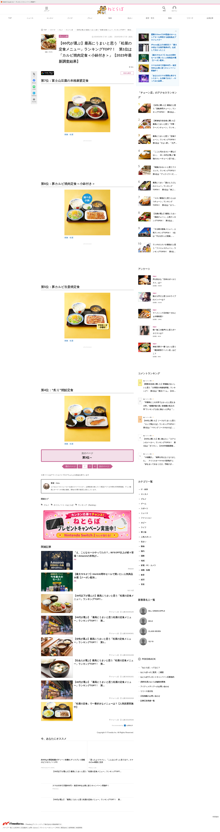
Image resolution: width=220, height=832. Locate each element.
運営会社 (64, 828)
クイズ (69, 18)
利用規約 (216, 817)
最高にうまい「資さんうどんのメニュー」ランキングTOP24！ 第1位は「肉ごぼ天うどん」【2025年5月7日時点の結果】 (165, 189)
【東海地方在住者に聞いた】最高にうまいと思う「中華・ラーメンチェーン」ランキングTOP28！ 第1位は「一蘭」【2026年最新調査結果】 (164, 127)
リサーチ (190, 18)
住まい (130, 18)
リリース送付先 (145, 691)
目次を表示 (127, 73)
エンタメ (50, 18)
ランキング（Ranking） (87, 505)
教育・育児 (150, 18)
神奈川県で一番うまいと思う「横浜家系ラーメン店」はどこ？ (164, 350)
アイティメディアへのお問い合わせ (153, 686)
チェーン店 (63, 36)
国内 (143, 551)
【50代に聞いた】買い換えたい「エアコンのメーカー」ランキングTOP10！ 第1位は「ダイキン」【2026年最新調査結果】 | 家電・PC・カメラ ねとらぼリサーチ (159, 446)
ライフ (143, 527)
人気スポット (146, 537)
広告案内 (24, 828)
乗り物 (143, 532)
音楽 (143, 584)
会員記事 (210, 18)
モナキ (151, 641)
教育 (143, 575)
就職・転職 (145, 570)
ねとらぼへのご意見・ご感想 (151, 672)
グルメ (89, 18)
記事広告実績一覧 (146, 701)
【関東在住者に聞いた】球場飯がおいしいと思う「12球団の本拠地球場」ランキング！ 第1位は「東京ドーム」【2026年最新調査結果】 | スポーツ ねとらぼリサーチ (159, 391)
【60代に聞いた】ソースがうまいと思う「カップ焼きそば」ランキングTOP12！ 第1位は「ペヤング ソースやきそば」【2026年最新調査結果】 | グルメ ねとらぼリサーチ (160, 427)
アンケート (144, 269)
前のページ (70, 466)
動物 (170, 18)
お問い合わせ (33, 828)
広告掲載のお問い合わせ (149, 696)
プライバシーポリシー (47, 828)
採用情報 (71, 828)
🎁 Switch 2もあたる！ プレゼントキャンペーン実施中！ (18, 2)
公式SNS (16, 828)
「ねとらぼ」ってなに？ (149, 668)
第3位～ (87, 457)
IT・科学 (144, 489)
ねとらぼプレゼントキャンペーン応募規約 (156, 677)
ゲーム (143, 504)
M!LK (150, 621)
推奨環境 (79, 828)
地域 (110, 18)
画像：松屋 (68, 134)
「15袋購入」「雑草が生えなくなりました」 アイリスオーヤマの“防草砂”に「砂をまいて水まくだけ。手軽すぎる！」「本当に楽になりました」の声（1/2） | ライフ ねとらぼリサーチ (159, 464)
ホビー (143, 523)
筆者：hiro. (55, 483)
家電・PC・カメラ (148, 565)
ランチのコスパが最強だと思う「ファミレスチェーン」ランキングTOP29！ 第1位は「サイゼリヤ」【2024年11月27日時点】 (165, 251)
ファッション (146, 518)
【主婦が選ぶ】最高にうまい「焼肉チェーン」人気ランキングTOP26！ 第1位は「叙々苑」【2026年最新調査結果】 (164, 220)
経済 (143, 580)
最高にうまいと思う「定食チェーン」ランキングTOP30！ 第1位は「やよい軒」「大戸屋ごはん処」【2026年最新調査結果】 (165, 143)
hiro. (132, 67)
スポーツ (144, 508)
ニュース (30, 18)
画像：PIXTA (48, 52)
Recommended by (118, 725)
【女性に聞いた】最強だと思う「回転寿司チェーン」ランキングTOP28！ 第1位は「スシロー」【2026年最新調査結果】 (164, 112)
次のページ (104, 466)
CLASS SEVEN (154, 631)
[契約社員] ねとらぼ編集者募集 (151, 682)
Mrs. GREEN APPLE (156, 611)
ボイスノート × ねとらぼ (63, 505)
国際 (143, 556)
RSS (58, 828)
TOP (10, 18)
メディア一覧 (7, 828)
